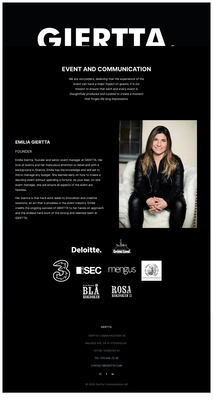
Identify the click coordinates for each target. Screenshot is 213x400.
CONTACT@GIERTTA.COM (106, 365)
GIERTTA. (106, 326)
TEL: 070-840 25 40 (106, 358)
